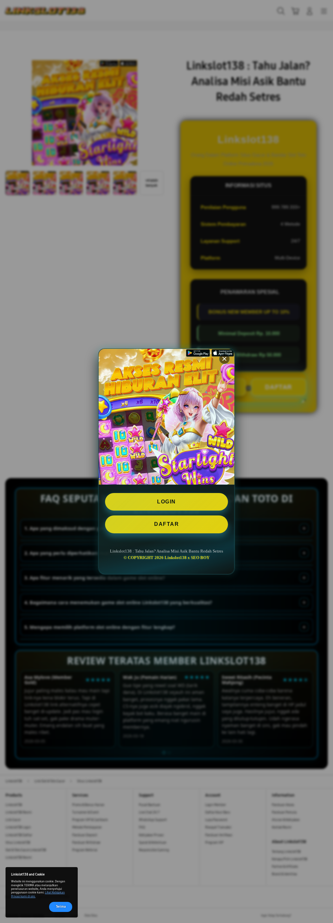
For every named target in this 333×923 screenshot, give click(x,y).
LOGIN (166, 501)
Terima (61, 907)
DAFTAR (166, 524)
